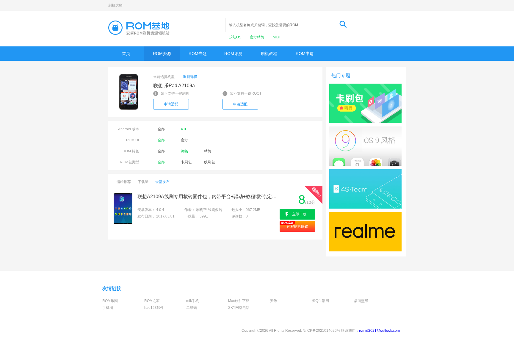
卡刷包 (186, 162)
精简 (207, 151)
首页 (126, 53)
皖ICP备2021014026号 (321, 330)
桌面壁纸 (361, 301)
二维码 (191, 308)
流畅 (184, 151)
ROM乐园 (110, 301)
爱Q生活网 (320, 301)
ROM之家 (152, 301)
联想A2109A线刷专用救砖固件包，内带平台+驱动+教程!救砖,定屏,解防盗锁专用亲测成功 (208, 196)
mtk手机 (192, 301)
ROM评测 (233, 53)
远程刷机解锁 (297, 226)
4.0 (183, 129)
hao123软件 (154, 308)
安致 (273, 301)
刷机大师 (115, 5)
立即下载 (299, 214)
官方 (184, 140)
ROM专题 (198, 53)
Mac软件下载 (238, 301)
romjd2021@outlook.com (379, 330)
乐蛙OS (235, 37)
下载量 (143, 182)
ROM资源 (162, 53)
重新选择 (190, 77)
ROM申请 (305, 53)
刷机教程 (269, 53)
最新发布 (162, 182)
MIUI (276, 37)
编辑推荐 (124, 182)
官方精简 (257, 37)
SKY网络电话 (239, 308)
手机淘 (107, 308)
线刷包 (209, 162)
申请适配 (171, 104)
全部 (161, 129)
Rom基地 (139, 28)
